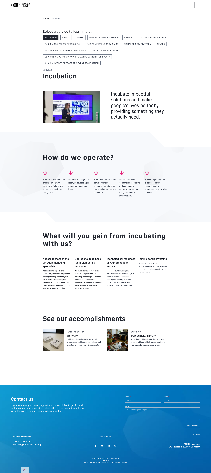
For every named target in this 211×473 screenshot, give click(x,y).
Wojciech (95, 462)
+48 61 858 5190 (22, 441)
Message (128, 406)
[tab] (50, 37)
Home (46, 18)
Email (166, 397)
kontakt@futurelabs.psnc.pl (27, 444)
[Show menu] (197, 5)
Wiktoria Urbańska (120, 462)
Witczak (102, 462)
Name (127, 397)
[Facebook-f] (96, 446)
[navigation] (25, 470)
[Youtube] (102, 446)
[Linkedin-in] (109, 446)
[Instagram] (115, 446)
